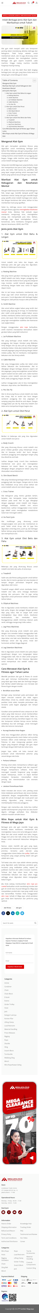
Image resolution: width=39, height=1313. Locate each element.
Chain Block (8, 994)
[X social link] (8, 913)
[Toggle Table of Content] (33, 80)
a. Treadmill (10, 120)
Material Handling (10, 1029)
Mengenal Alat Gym (9, 83)
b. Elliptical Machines (13, 122)
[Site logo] (19, 3)
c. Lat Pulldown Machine (14, 100)
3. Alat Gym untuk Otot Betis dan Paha (18, 117)
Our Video (23, 1238)
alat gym (19, 908)
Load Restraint (9, 1026)
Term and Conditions (8, 1238)
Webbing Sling (9, 1058)
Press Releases (9, 1033)
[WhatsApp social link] (17, 913)
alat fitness (7, 908)
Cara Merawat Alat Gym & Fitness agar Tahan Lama (18, 130)
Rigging (7, 1036)
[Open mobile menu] (2, 3)
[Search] (28, 3)
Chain (6, 990)
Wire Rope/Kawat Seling (28, 15)
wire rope (24, 327)
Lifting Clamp (9, 1022)
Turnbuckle (8, 1054)
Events (6, 1001)
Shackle (7, 1043)
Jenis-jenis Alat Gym (9, 91)
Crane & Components (31, 1263)
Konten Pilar (8, 1019)
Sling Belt (4, 1267)
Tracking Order (25, 1227)
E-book (6, 997)
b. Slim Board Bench (13, 111)
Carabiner (8, 987)
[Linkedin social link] (13, 913)
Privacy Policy (6, 1234)
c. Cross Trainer (12, 113)
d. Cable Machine (12, 102)
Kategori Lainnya (14, 15)
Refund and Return (8, 1231)
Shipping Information (9, 1227)
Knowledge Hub (26, 1224)
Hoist (6, 1008)
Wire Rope (5, 1251)
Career (22, 1241)
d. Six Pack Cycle (12, 115)
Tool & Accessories (31, 1252)
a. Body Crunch (12, 109)
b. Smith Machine (12, 97)
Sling (6, 1047)
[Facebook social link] (3, 913)
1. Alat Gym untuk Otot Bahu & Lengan (18, 93)
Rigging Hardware (5, 1259)
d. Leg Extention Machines (15, 126)
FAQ (21, 1231)
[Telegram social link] (22, 913)
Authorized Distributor (9, 1241)
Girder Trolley (9, 1004)
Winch (6, 1061)
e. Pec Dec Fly (11, 104)
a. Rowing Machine (13, 95)
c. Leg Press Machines (14, 124)
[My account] (37, 3)
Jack (5, 1011)
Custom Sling (31, 1268)
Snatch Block (9, 1051)
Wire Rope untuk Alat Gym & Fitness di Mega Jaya (18, 134)
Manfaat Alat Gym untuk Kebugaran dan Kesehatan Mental (16, 87)
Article (5, 15)
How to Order (6, 1224)
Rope (6, 1040)
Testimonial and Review (28, 1234)
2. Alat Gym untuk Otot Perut (14, 106)
